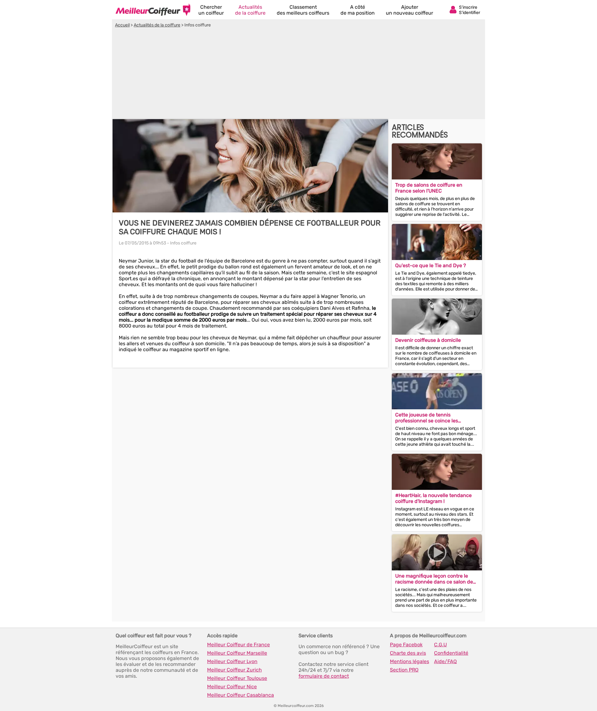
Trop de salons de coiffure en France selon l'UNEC (428, 188)
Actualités (250, 10)
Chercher (211, 10)
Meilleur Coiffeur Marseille (237, 653)
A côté (357, 10)
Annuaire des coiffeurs (153, 9)
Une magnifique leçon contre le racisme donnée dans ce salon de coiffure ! (434, 579)
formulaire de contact (323, 676)
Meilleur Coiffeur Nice (232, 687)
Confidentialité (451, 653)
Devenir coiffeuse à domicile (428, 340)
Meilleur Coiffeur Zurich (234, 670)
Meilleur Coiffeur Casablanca (240, 695)
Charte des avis (408, 653)
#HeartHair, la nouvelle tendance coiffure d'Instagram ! (433, 498)
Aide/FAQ (445, 661)
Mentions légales (409, 661)
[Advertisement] (298, 74)
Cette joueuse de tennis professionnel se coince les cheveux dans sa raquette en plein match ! (435, 418)
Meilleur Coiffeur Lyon (232, 661)
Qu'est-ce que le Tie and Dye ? (430, 265)
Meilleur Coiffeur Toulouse (237, 678)
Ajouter (409, 10)
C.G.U (440, 645)
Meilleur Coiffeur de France (238, 645)
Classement (303, 10)
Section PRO (404, 670)
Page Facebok (406, 645)
